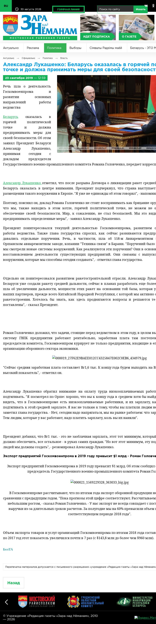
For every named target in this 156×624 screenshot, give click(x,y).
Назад (13, 582)
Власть (63, 58)
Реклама (33, 48)
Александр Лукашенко (22, 183)
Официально (28, 58)
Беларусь (10, 116)
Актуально (11, 48)
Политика (54, 48)
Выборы (75, 48)
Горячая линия (68, 9)
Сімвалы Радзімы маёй (106, 48)
